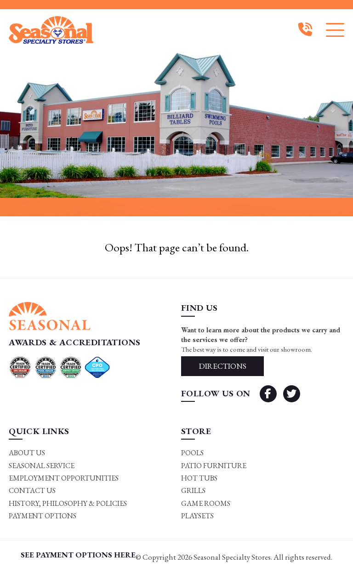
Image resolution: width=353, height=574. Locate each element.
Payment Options (42, 516)
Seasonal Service (41, 465)
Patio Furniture (213, 465)
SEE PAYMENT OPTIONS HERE (78, 555)
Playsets (197, 516)
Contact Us (32, 490)
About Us (27, 453)
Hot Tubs (199, 478)
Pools (192, 453)
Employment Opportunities (64, 478)
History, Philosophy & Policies (68, 503)
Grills (193, 490)
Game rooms (205, 503)
